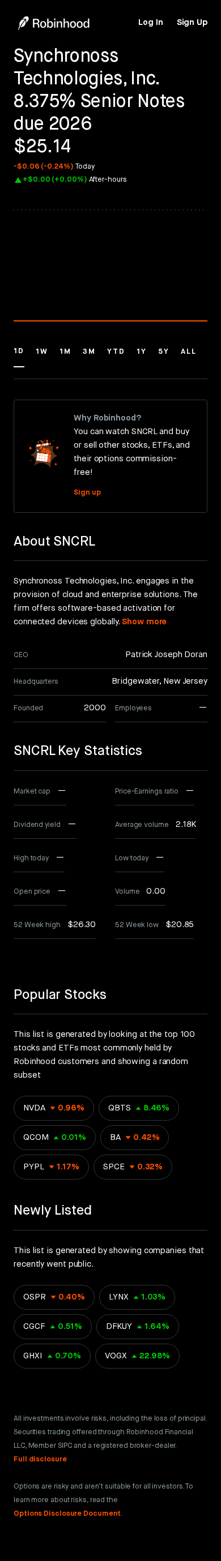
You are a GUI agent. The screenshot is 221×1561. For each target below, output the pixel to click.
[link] (150, 22)
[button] (19, 356)
